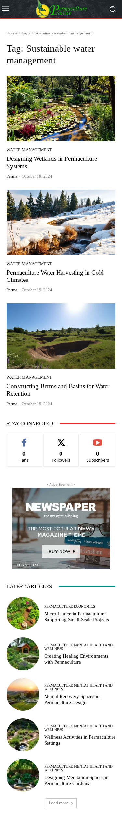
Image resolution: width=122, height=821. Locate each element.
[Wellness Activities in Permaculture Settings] (23, 734)
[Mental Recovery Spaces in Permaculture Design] (23, 694)
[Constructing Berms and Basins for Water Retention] (61, 336)
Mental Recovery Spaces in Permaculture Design (72, 699)
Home (12, 33)
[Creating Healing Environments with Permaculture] (23, 653)
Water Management (29, 150)
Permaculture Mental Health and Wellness (78, 646)
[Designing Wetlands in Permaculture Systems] (61, 108)
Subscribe (97, 439)
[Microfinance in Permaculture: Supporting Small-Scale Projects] (23, 613)
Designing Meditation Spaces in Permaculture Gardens (76, 780)
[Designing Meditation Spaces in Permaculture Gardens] (23, 775)
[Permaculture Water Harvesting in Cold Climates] (61, 222)
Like (24, 439)
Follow (61, 439)
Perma (12, 176)
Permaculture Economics (69, 606)
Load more (59, 803)
